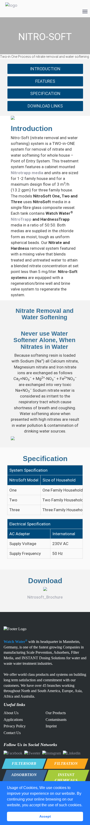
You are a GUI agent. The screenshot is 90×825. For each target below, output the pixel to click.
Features (45, 81)
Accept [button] (45, 816)
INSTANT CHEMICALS (66, 777)
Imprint (51, 726)
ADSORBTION (24, 775)
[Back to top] (78, 796)
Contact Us (12, 733)
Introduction (45, 68)
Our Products (56, 713)
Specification (45, 93)
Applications (13, 720)
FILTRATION (66, 763)
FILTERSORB (24, 763)
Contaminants (56, 720)
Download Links (45, 105)
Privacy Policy (15, 726)
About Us (11, 713)
